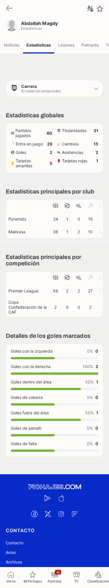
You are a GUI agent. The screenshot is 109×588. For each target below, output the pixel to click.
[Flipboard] (74, 513)
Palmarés (90, 44)
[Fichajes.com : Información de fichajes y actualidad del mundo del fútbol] (54, 487)
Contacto (14, 542)
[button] (54, 88)
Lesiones (66, 44)
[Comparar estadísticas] (90, 8)
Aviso (11, 552)
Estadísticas (38, 44)
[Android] (48, 498)
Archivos (14, 561)
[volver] (9, 9)
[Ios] (61, 498)
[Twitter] (48, 513)
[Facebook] (34, 513)
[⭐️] (99, 8)
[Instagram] (61, 513)
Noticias (11, 44)
